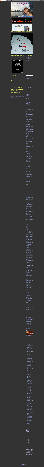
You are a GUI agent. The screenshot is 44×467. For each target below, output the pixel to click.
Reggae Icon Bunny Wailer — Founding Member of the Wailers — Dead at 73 (29, 224)
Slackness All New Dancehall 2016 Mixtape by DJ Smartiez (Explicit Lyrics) (29, 277)
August (28, 428)
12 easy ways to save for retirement (29, 169)
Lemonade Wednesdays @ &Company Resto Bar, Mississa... (29, 405)
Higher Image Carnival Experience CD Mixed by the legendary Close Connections (29, 284)
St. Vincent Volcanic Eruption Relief (29, 58)
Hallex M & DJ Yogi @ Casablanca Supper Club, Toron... (29, 383)
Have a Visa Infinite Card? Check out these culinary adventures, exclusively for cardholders (29, 209)
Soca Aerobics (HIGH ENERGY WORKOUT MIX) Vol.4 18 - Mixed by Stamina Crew (29, 232)
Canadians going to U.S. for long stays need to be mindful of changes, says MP (29, 165)
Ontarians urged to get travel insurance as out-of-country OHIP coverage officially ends (29, 109)
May (27, 431)
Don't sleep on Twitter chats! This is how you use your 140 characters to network (29, 143)
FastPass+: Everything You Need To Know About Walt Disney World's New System (29, 177)
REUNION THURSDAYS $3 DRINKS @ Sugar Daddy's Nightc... (30, 391)
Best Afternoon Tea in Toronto (29, 141)
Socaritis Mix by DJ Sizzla (28, 264)
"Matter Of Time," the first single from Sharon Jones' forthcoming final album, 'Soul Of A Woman (29, 317)
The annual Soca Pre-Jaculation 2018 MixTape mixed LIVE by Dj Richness (29, 257)
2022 (27, 339)
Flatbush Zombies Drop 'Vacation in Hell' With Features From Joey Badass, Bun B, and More (29, 308)
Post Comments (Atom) (15, 112)
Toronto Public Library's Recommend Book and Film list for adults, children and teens (29, 112)
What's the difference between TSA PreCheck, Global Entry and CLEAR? (29, 128)
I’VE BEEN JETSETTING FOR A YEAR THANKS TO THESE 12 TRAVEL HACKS (29, 153)
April (27, 432)
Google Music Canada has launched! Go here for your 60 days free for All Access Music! (29, 205)
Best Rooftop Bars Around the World (29, 173)
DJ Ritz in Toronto (15, 96)
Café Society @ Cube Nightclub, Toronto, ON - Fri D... (30, 378)
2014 (27, 439)
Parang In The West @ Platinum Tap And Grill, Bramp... (29, 374)
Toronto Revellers (27, 94)
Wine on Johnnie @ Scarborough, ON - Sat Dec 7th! (30, 361)
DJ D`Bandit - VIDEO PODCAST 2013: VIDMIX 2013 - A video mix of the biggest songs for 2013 (29, 304)
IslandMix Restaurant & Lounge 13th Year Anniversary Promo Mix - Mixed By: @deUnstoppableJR (29, 254)
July (27, 429)
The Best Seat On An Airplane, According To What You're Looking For (29, 175)
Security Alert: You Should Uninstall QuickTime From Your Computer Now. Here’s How (29, 145)
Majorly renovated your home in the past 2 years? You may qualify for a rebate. (29, 155)
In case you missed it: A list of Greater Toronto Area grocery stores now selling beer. (29, 157)
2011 (27, 442)
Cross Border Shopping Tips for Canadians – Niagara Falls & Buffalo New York (29, 172)
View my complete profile (29, 457)
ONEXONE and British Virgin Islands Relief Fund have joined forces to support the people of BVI (29, 61)
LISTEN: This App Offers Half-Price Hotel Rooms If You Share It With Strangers (29, 151)
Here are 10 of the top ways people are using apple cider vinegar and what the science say (29, 124)
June (27, 430)
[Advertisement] (16, 106)
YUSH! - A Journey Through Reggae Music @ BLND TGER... (29, 367)
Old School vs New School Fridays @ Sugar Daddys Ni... (29, 371)
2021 (27, 340)
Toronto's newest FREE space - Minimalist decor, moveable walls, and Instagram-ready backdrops (29, 126)
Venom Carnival (27, 98)
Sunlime (26, 97)
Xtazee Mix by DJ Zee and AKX (29, 275)
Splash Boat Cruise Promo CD (29, 287)
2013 (27, 440)
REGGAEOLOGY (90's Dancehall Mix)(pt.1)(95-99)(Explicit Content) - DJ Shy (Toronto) (29, 249)
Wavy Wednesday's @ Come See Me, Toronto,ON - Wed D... (30, 401)
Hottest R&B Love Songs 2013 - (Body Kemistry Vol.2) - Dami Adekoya (29, 299)
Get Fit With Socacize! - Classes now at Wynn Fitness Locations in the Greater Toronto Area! (29, 323)
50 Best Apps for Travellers (28, 136)
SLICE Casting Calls (28, 104)
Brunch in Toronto (27, 140)
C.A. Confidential (22, 3)
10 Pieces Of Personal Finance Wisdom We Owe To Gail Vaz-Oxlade (29, 120)
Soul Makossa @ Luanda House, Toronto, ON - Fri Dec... (29, 387)
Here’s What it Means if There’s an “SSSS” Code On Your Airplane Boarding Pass (29, 117)
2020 (27, 341)
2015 (27, 438)
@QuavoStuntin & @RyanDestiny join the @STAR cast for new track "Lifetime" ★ (29, 310)
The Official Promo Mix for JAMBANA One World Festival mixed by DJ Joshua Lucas (29, 286)
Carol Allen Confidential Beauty (23, 464)
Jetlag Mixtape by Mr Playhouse (29, 293)
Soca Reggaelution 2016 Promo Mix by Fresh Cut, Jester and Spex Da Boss (29, 279)
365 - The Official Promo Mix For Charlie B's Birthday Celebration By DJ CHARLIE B (29, 292)
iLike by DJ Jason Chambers (29, 274)
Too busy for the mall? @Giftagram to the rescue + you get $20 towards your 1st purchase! (29, 199)
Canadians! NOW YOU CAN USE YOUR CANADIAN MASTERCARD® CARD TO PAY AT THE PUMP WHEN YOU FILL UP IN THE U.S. (29, 138)
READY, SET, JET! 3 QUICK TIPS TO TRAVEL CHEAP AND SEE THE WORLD (29, 135)
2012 (27, 441)
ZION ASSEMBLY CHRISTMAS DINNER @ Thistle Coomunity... (30, 423)
